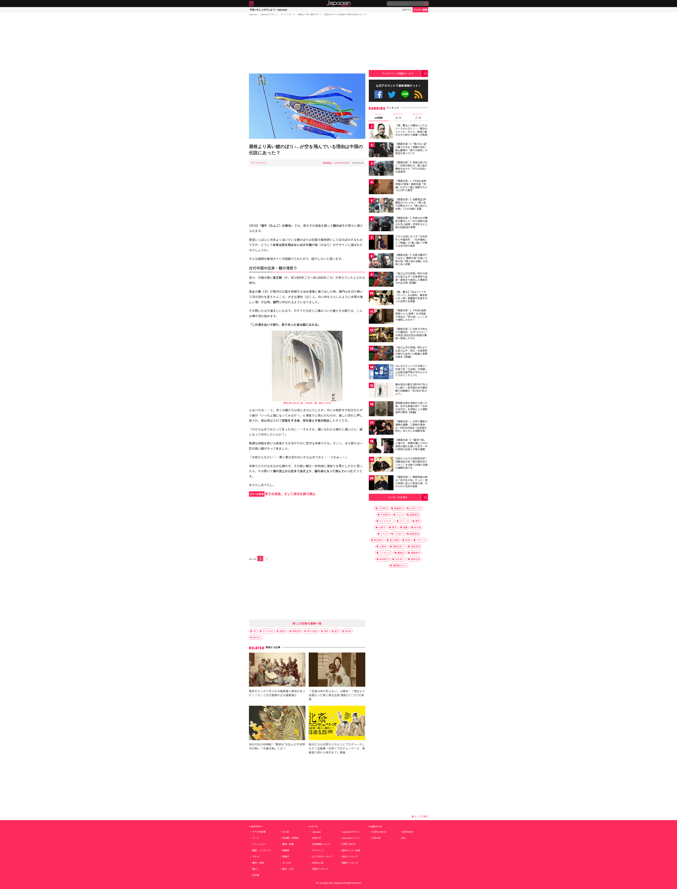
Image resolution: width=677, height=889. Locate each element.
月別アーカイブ (350, 856)
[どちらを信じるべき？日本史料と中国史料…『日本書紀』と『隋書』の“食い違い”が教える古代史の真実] (381, 243)
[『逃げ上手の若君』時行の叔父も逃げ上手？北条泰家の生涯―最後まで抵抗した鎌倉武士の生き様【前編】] (381, 280)
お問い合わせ (349, 844)
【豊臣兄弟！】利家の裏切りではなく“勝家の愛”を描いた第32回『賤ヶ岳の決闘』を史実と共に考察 (411, 259)
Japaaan (338, 4)
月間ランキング (320, 868)
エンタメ (286, 862)
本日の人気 (318, 862)
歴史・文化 (288, 868)
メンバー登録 (420, 9)
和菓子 (285, 856)
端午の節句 (312, 630)
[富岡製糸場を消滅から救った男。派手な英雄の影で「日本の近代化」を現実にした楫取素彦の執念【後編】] (381, 409)
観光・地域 (258, 862)
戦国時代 (398, 508)
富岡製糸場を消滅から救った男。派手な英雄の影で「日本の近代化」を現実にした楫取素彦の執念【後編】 (411, 407)
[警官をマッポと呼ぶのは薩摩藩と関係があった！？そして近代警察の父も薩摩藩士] (277, 670)
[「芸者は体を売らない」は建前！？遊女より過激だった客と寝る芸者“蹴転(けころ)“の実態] (337, 670)
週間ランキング (350, 862)
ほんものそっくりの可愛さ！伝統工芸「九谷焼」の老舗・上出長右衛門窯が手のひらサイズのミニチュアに (411, 370)
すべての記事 (259, 831)
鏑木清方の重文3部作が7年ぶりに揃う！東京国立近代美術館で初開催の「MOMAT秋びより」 (411, 389)
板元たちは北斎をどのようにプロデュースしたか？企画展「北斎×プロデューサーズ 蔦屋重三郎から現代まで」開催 (337, 748)
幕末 (394, 527)
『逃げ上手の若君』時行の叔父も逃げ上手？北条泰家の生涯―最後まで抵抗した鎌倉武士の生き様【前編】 (411, 278)
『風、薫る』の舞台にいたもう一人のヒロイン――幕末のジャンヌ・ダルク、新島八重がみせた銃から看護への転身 (411, 130)
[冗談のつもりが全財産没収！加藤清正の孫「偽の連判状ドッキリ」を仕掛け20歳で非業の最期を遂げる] (381, 465)
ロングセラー (386, 521)
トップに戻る (421, 816)
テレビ (384, 533)
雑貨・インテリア (261, 850)
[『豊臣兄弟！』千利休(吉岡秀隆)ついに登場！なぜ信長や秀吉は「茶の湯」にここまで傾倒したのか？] (381, 317)
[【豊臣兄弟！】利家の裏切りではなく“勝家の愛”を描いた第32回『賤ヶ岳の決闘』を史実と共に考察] (381, 261)
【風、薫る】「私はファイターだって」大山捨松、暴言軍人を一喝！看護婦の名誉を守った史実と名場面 (411, 296)
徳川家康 (394, 540)
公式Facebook (378, 94)
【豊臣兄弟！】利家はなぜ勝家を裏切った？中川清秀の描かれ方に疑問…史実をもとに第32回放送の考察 (411, 222)
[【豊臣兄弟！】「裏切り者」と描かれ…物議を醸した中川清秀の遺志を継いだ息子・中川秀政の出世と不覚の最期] (381, 446)
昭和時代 (384, 559)
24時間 (378, 116)
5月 (254, 630)
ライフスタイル (287, 14)
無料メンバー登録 (351, 850)
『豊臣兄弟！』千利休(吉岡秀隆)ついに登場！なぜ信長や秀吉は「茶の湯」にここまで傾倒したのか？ (411, 315)
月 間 (418, 116)
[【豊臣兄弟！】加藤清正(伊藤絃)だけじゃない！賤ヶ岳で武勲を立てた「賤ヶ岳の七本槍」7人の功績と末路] (381, 206)
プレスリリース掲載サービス (397, 73)
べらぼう (398, 533)
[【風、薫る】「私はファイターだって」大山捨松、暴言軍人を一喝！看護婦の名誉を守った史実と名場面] (381, 298)
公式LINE (405, 94)
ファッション (259, 844)
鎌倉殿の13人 (400, 565)
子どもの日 (268, 630)
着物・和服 (288, 844)
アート (255, 837)
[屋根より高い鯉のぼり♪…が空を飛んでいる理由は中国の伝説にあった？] (307, 106)
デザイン (421, 540)
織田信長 (414, 533)
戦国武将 (414, 514)
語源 (326, 630)
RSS (418, 94)
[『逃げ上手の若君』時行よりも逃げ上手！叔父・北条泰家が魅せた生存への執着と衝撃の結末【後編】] (381, 354)
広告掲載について (321, 844)
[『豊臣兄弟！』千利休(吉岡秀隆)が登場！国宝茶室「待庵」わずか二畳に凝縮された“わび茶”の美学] (381, 187)
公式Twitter (391, 94)
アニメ (399, 514)
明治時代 (378, 540)
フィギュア (385, 552)
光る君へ (399, 559)
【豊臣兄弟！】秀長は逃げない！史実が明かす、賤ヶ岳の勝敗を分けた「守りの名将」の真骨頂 (411, 167)
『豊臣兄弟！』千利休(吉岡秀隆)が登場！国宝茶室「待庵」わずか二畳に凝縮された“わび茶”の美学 (411, 185)
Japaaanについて (351, 837)
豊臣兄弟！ (398, 546)
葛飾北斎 (415, 559)
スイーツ (404, 521)
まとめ (285, 831)
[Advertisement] (307, 45)
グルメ (255, 856)
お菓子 (382, 527)
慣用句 (282, 630)
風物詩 (348, 630)
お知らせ (316, 837)
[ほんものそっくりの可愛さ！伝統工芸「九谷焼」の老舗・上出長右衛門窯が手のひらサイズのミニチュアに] (381, 372)
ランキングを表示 (397, 497)
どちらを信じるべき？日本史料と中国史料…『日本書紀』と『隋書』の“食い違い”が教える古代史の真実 (411, 241)
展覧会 (400, 552)
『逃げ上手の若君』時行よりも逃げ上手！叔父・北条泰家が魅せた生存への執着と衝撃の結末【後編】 (411, 352)
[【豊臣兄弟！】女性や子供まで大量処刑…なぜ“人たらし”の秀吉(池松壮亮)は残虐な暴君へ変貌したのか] (381, 335)
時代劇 (417, 527)
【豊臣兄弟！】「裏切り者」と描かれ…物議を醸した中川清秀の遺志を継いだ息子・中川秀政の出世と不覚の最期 (411, 444)
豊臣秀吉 (415, 546)
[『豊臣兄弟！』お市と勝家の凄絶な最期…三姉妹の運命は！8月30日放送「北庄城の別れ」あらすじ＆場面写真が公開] (381, 428)
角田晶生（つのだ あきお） (337, 162)
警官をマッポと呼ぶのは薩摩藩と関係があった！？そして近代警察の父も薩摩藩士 (277, 693)
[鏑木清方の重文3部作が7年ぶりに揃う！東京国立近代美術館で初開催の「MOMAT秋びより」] (381, 391)
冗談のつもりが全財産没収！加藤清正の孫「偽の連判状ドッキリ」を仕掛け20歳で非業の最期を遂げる (411, 463)
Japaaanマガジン (268, 14)
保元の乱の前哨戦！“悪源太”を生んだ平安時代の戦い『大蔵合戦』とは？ (277, 746)
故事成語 (296, 630)
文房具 (382, 546)
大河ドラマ (415, 508)
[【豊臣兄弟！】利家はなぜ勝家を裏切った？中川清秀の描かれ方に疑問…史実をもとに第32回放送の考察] (381, 224)
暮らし (255, 868)
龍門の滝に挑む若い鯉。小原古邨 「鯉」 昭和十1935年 (307, 402)
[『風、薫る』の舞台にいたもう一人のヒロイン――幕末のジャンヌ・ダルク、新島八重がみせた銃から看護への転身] (381, 132)
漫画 (405, 527)
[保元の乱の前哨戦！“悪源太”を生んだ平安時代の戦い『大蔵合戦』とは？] (277, 723)
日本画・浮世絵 (290, 837)
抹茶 (407, 540)
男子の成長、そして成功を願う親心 (283, 493)
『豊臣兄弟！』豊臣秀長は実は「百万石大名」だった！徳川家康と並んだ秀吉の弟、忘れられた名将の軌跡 (411, 481)
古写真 (255, 875)
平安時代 (385, 514)
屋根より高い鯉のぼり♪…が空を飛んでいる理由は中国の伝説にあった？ (333, 14)
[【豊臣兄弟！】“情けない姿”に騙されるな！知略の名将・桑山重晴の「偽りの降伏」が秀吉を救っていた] (381, 150)
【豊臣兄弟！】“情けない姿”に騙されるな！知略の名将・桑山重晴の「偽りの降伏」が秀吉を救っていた (411, 148)
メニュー (251, 3)
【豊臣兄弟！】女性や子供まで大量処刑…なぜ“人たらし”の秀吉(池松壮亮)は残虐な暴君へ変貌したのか (411, 333)
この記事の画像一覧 (308, 623)
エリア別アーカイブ (322, 856)
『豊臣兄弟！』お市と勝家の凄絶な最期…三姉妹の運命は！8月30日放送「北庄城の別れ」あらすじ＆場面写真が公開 (411, 427)
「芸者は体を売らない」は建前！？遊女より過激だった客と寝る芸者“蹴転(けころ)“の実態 (337, 695)
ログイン (407, 9)
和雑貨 (285, 850)
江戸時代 (383, 508)
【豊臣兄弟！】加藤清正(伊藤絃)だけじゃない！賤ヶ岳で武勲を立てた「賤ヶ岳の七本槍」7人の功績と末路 (411, 204)
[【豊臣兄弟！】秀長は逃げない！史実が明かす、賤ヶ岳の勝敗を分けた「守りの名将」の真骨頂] (381, 169)
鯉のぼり (257, 637)
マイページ (318, 850)
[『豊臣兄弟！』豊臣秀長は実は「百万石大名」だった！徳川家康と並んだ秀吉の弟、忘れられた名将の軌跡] (381, 483)
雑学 (336, 630)
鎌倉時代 (415, 552)
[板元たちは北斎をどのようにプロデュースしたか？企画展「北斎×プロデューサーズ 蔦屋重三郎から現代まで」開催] (337, 723)
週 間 (398, 116)
